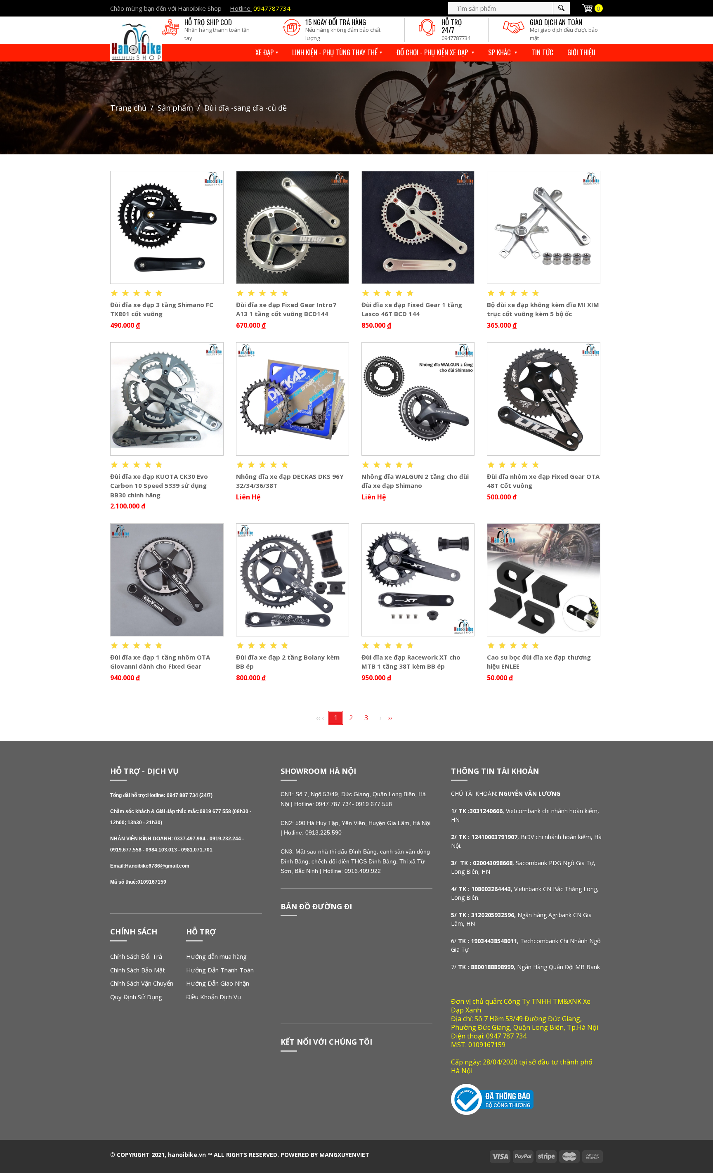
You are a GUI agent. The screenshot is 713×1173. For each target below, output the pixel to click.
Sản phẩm (175, 108)
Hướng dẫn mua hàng (216, 956)
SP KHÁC (500, 52)
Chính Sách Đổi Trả (136, 956)
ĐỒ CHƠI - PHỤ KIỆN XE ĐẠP (433, 52)
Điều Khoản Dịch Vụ (213, 997)
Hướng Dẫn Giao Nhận (217, 983)
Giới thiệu (581, 52)
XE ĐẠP (264, 52)
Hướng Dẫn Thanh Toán (220, 970)
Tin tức (542, 52)
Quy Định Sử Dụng (136, 997)
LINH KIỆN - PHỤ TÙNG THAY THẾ (335, 52)
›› (390, 717)
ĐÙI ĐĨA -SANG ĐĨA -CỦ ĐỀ (245, 108)
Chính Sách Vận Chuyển (141, 983)
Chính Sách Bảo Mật (137, 970)
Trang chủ (128, 108)
